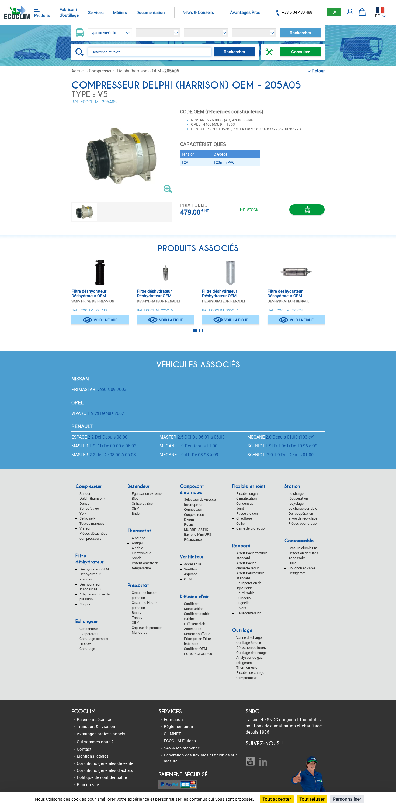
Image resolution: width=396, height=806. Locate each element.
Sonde (136, 557)
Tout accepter (276, 799)
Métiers (120, 12)
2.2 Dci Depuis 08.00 (99, 437)
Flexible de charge (250, 672)
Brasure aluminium (303, 547)
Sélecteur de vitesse (200, 499)
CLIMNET (172, 733)
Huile (292, 562)
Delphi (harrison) (92, 498)
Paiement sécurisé (94, 719)
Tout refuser (312, 799)
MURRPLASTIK (196, 529)
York (82, 513)
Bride (136, 513)
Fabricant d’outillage (69, 12)
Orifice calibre (142, 503)
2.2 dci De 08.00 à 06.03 (103, 455)
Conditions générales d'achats (105, 770)
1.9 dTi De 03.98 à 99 (188, 455)
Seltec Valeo (89, 508)
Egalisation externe (147, 493)
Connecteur (193, 509)
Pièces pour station (303, 523)
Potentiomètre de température (145, 565)
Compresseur (246, 677)
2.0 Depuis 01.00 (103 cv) (280, 437)
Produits (42, 15)
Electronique (141, 553)
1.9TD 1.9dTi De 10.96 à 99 (282, 446)
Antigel (137, 543)
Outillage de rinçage (251, 652)
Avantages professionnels (101, 733)
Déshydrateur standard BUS (90, 587)
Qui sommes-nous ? (95, 741)
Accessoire (192, 564)
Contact (84, 749)
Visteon (85, 528)
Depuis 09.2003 (98, 389)
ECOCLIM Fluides (180, 740)
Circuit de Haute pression (144, 605)
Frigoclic (242, 602)
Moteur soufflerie (197, 633)
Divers (189, 519)
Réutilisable (245, 592)
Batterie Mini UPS (197, 534)
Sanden (85, 493)
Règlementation (178, 726)
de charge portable (303, 508)
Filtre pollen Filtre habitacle (197, 641)
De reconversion (248, 613)
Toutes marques (92, 523)
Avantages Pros (245, 12)
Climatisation (246, 498)
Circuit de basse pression (144, 595)
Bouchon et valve (302, 568)
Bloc (135, 498)
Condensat (244, 503)
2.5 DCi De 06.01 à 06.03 (192, 437)
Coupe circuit (194, 514)
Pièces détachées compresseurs (93, 536)
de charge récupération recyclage (298, 498)
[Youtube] (250, 761)
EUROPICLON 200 (198, 653)
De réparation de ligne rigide (249, 585)
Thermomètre (246, 667)
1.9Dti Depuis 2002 (97, 413)
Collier (241, 523)
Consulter (300, 52)
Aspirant (190, 574)
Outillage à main (248, 642)
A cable (137, 547)
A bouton (138, 537)
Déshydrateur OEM (94, 569)
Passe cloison (247, 513)
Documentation (150, 12)
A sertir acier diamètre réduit (248, 565)
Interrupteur (193, 504)
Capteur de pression (147, 627)
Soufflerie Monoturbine (193, 606)
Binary (136, 612)
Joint (240, 508)
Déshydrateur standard (89, 576)
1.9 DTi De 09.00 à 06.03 (103, 446)
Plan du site (88, 784)
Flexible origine (247, 493)
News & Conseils (198, 12)
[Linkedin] (263, 762)
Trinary (137, 617)
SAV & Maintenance (182, 748)
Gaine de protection (251, 528)
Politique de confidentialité (102, 777)
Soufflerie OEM (195, 648)
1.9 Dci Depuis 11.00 (188, 446)
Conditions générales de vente (105, 763)
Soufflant (191, 569)
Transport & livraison (96, 726)
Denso (84, 503)
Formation (173, 719)
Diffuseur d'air (194, 623)
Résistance (193, 539)
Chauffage (87, 648)
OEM (135, 508)
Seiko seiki (87, 518)
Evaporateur (88, 633)
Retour (318, 71)
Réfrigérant (297, 572)
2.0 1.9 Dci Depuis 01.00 (280, 455)
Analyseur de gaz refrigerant (249, 660)
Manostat (139, 632)
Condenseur (88, 628)
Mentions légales (93, 756)
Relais (189, 524)
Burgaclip (243, 597)
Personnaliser (347, 799)
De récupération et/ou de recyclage (303, 516)
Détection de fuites (251, 647)
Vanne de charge (249, 637)
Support (85, 604)
